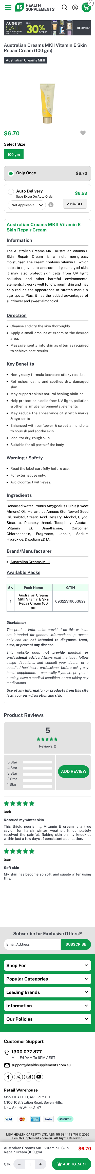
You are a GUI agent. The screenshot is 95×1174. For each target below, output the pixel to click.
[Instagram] (28, 1077)
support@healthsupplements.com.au (41, 1065)
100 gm (14, 155)
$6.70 (81, 173)
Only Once (25, 172)
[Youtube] (38, 1077)
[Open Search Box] (64, 7)
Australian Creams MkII (25, 60)
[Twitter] (18, 1077)
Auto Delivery (34, 193)
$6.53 (81, 193)
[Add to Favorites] (83, 133)
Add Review (73, 771)
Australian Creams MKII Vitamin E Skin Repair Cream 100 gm (33, 601)
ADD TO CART (74, 1164)
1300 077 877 (26, 1051)
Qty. (7, 1164)
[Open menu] (7, 7)
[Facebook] (8, 1077)
